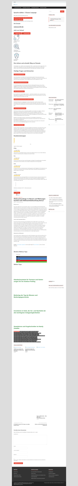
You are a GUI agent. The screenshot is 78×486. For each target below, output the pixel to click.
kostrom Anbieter (36, 244)
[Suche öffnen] (64, 8)
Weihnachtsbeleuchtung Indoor (30, 335)
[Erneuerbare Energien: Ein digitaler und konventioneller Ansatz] (30, 347)
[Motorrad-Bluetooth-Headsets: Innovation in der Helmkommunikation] (51, 113)
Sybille (50, 199)
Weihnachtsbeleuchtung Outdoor (32, 338)
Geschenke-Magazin (35, 7)
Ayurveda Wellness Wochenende (36, 471)
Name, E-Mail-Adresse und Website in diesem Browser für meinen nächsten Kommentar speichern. (29, 460)
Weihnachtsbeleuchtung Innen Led (31, 336)
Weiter (21, 19)
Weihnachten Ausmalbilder (33, 332)
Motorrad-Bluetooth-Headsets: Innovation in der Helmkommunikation (59, 114)
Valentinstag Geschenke (17, 476)
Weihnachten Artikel (26, 332)
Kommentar (16, 434)
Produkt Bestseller (34, 476)
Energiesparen (51, 471)
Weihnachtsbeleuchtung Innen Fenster (20, 336)
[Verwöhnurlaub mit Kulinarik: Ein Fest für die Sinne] (51, 118)
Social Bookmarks (51, 476)
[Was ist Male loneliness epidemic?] (51, 108)
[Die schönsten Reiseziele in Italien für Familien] (51, 99)
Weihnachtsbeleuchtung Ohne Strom (31, 337)
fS (49, 197)
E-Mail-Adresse (17, 450)
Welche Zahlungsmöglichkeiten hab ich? (21, 82)
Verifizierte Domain (26, 33)
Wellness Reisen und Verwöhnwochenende (38, 478)
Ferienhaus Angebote (52, 473)
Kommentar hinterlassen (20, 202)
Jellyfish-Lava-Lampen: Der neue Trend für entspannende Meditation (19, 350)
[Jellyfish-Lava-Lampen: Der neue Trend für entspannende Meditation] (17, 347)
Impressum (15, 190)
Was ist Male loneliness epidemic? (56, 197)
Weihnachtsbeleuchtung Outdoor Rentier (34, 339)
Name (15, 446)
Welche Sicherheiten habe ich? (19, 74)
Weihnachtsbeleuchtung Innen (40, 335)
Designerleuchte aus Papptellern (57, 199)
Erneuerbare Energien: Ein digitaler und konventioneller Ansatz (30, 350)
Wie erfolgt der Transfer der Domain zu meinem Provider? (24, 99)
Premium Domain (18, 33)
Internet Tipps (33, 473)
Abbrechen (16, 19)
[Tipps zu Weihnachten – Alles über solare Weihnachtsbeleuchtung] (42, 381)
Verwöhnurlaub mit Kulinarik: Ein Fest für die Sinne (59, 119)
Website (15, 454)
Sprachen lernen (43, 7)
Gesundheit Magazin (26, 7)
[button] (18, 256)
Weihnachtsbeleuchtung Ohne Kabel (19, 337)
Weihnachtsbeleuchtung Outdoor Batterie (20, 339)
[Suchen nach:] (56, 11)
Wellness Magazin (17, 7)
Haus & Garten (16, 197)
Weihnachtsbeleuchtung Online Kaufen (20, 338)
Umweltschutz (20, 197)
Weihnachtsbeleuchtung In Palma (19, 335)
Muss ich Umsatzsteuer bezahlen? (20, 108)
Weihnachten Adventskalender (24, 331)
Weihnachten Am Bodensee (18, 332)
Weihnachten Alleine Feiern (34, 331)
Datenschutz (16, 471)
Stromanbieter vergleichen (21, 244)
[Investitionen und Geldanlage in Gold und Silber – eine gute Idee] (51, 104)
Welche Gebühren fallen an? (19, 91)
